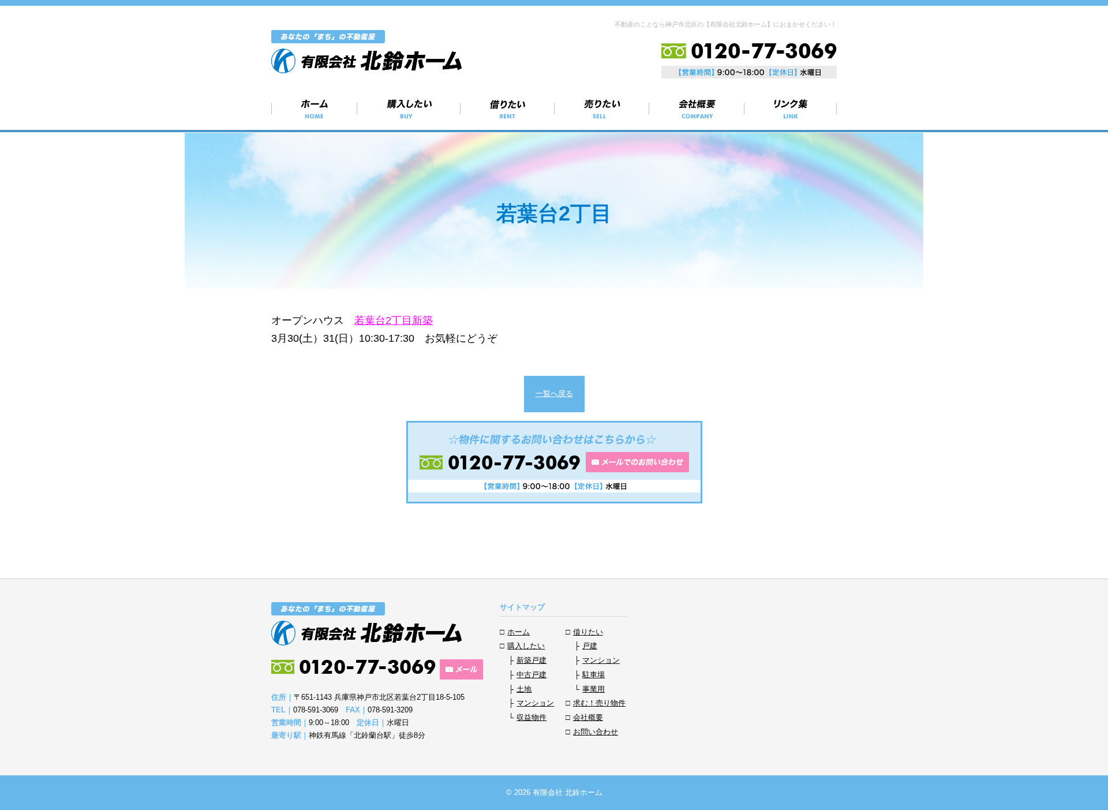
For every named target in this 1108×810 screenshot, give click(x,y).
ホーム (314, 108)
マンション (535, 703)
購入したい (409, 108)
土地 (523, 689)
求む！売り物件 (602, 108)
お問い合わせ (595, 731)
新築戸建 (531, 660)
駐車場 (593, 674)
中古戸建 (531, 674)
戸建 (589, 645)
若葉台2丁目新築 (393, 320)
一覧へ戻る (554, 393)
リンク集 (790, 108)
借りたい (508, 108)
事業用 (593, 689)
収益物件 (531, 717)
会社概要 (696, 108)
